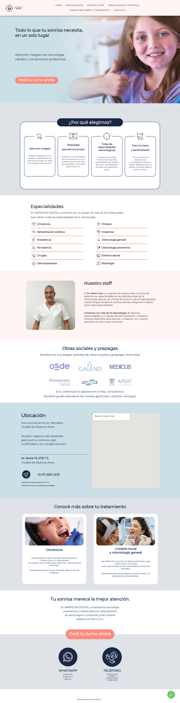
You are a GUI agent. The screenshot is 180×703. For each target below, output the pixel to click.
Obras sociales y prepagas (123, 5)
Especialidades (74, 5)
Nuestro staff (95, 5)
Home (58, 5)
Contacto (119, 10)
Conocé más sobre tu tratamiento (89, 10)
